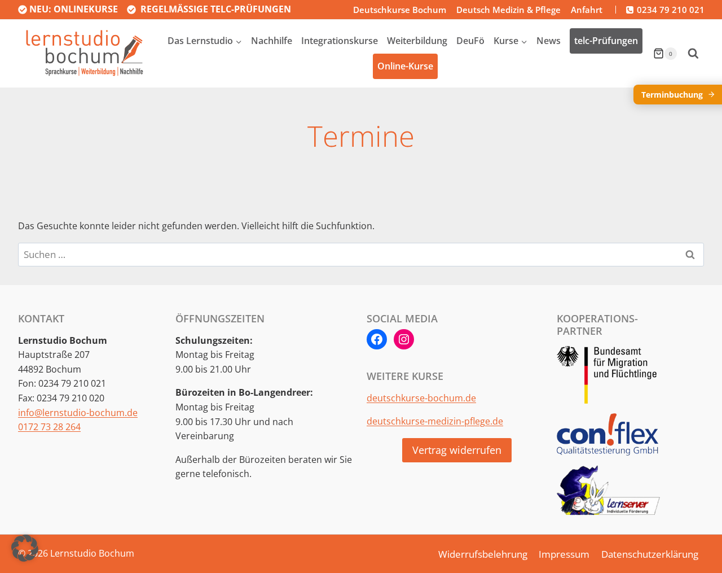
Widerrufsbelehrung (482, 554)
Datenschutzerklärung (649, 554)
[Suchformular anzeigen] (693, 53)
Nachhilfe (271, 40)
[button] (25, 548)
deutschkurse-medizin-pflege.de (435, 421)
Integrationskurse (339, 40)
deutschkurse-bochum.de (421, 398)
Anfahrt (586, 9)
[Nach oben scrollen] (691, 544)
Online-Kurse (405, 66)
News (548, 40)
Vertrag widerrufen (456, 450)
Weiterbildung (417, 40)
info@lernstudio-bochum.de (78, 412)
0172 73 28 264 (49, 427)
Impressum (564, 554)
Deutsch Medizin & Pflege (508, 9)
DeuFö (470, 40)
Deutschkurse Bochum (399, 9)
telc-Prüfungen (606, 40)
